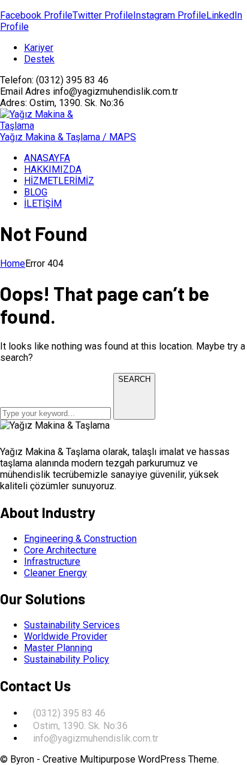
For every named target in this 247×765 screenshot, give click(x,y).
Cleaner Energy (55, 573)
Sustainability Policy (66, 659)
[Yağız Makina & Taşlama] (42, 125)
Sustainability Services (72, 625)
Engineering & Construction (80, 538)
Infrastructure (52, 561)
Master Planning (58, 647)
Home (12, 263)
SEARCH (134, 379)
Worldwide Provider (65, 636)
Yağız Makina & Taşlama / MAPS (68, 137)
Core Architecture (60, 550)
